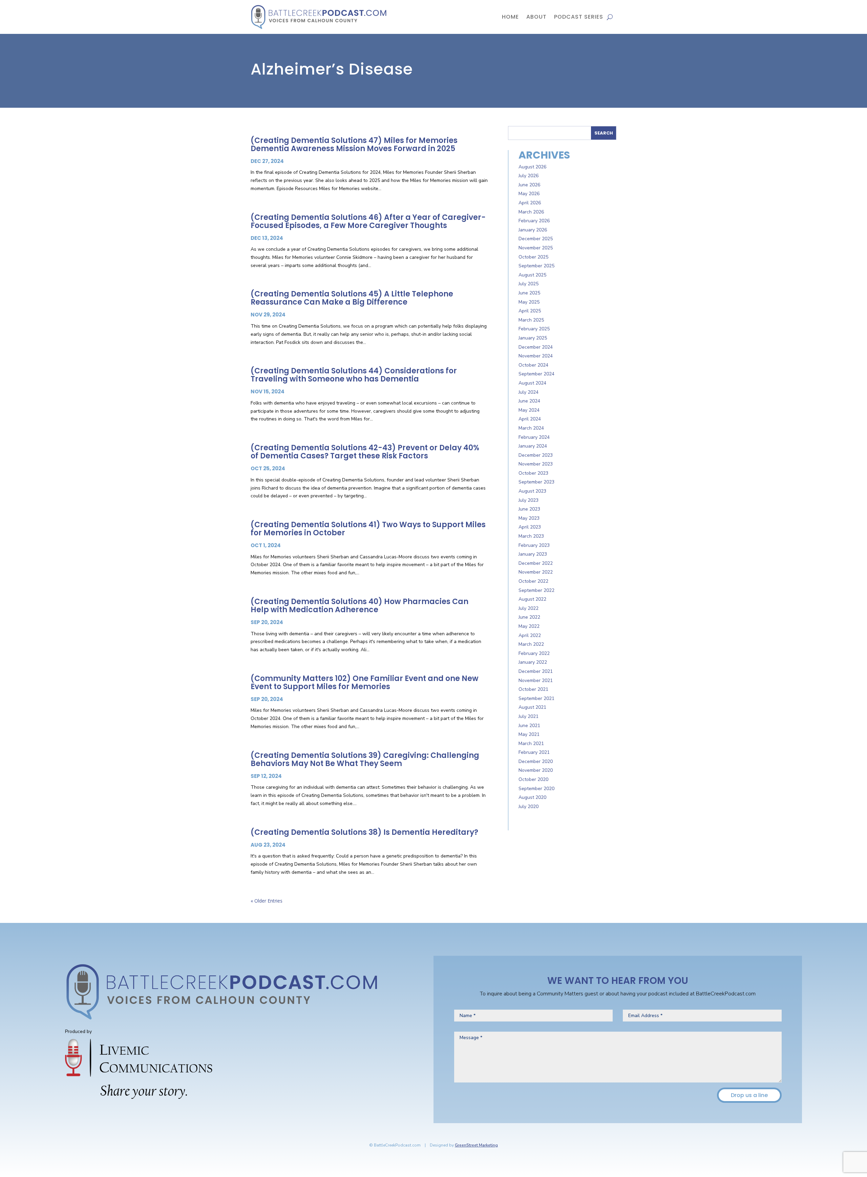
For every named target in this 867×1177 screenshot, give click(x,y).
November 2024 (536, 356)
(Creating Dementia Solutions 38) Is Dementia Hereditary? (364, 832)
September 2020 (536, 788)
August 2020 (532, 797)
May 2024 (529, 410)
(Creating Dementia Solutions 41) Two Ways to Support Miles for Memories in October (368, 528)
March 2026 (531, 212)
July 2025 (528, 284)
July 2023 (528, 500)
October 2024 (533, 365)
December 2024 (536, 347)
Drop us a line (749, 1095)
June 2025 (529, 293)
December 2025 (536, 238)
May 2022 (529, 626)
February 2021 (534, 752)
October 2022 (533, 581)
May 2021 (529, 734)
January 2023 (533, 554)
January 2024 (533, 446)
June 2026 (529, 185)
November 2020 (536, 770)
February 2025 (534, 329)
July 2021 (528, 716)
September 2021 (536, 698)
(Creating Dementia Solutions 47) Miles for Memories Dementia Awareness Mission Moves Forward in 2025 (354, 144)
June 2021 (529, 725)
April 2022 (530, 635)
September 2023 (536, 482)
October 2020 (533, 779)
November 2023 (536, 464)
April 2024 (530, 419)
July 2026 (528, 175)
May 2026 (529, 193)
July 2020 (528, 806)
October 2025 (533, 257)
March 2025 (531, 320)
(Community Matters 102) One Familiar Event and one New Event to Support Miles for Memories (365, 682)
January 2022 (533, 662)
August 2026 (532, 167)
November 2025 (536, 248)
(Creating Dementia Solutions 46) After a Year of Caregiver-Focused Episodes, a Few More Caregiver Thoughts (368, 221)
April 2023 (530, 527)
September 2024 (536, 374)
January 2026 (533, 230)
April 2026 (530, 203)
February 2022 (534, 653)
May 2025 (529, 302)
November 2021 (536, 680)
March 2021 (531, 743)
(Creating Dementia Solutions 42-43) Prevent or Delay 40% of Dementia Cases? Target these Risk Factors (365, 451)
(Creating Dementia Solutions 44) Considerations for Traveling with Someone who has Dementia (354, 375)
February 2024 (534, 437)
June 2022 (529, 617)
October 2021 (533, 689)
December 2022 (536, 563)
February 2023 (534, 545)
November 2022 (536, 572)
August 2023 (532, 491)
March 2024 (531, 428)
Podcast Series (578, 17)
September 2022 (536, 590)
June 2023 (529, 509)
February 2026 (534, 221)
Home (510, 17)
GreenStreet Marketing (476, 1145)
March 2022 (531, 644)
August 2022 (532, 599)
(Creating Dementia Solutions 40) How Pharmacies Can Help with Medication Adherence (359, 605)
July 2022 (528, 608)
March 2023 (531, 536)
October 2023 (533, 473)
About (536, 17)
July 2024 (528, 392)
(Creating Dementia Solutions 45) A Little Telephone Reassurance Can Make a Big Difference (352, 298)
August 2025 (532, 275)
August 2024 (532, 383)
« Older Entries (266, 900)
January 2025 (533, 338)
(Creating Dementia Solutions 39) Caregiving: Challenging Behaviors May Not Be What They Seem (365, 759)
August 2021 (532, 707)
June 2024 (529, 401)
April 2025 (530, 311)
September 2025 (536, 266)
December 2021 (536, 671)
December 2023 (536, 455)
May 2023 (529, 518)
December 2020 (536, 761)
